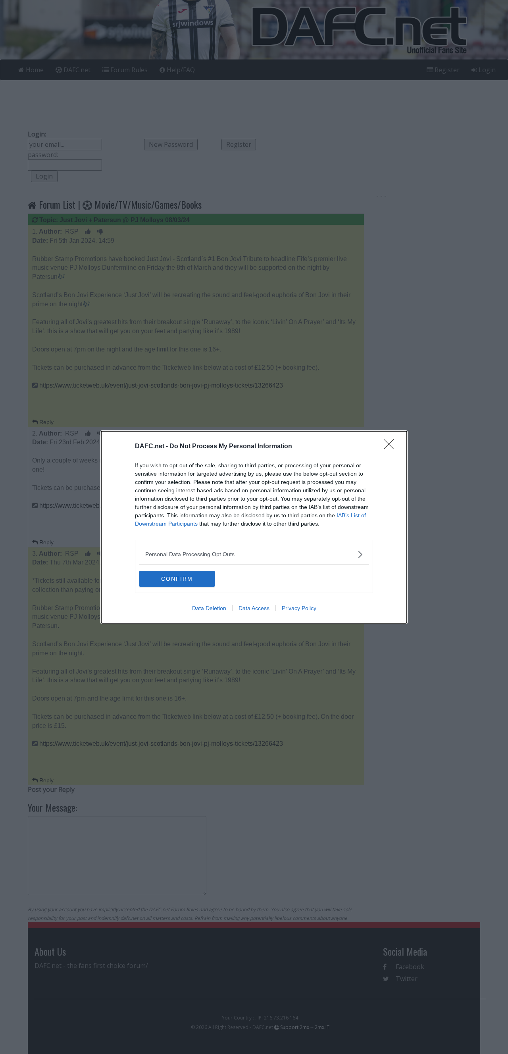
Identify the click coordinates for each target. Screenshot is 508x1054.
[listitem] (254, 554)
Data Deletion (209, 608)
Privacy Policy (299, 608)
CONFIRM (177, 579)
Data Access (254, 608)
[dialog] (254, 527)
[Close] (391, 446)
